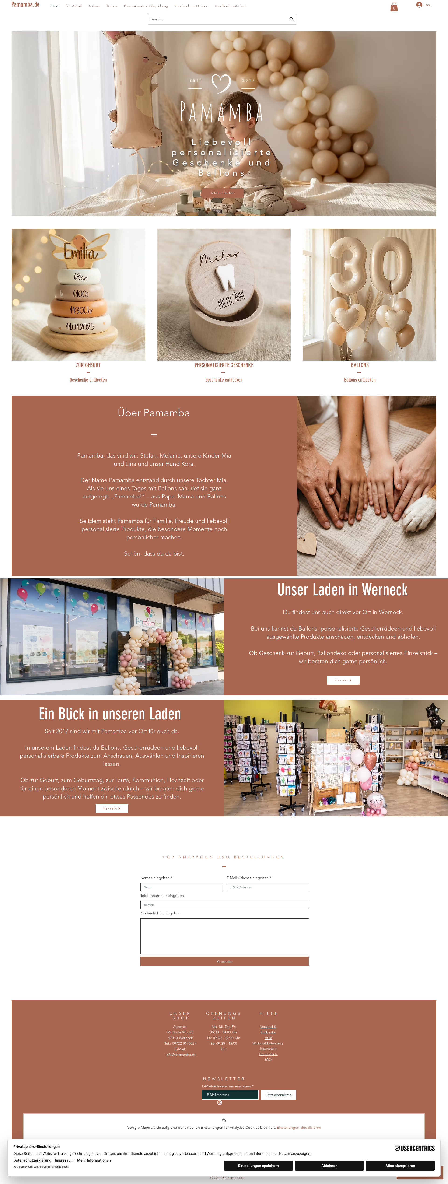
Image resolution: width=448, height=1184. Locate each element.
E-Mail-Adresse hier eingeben (226, 1086)
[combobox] (222, 19)
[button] (94, 5)
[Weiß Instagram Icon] (219, 1102)
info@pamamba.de (181, 1054)
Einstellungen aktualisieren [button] (299, 1127)
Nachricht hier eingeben (160, 913)
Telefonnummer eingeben (162, 895)
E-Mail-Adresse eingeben (248, 878)
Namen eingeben (155, 878)
